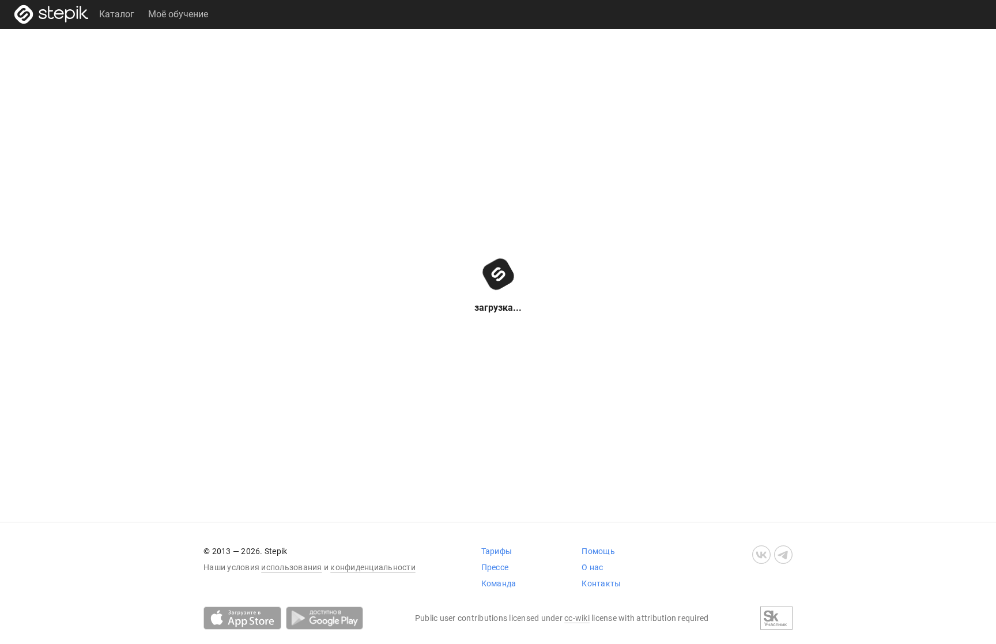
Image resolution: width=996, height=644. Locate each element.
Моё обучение (178, 14)
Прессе (495, 567)
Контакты (601, 583)
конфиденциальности (373, 567)
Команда (498, 583)
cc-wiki (577, 618)
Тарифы (496, 551)
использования (291, 567)
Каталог (116, 14)
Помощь (598, 551)
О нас (592, 567)
